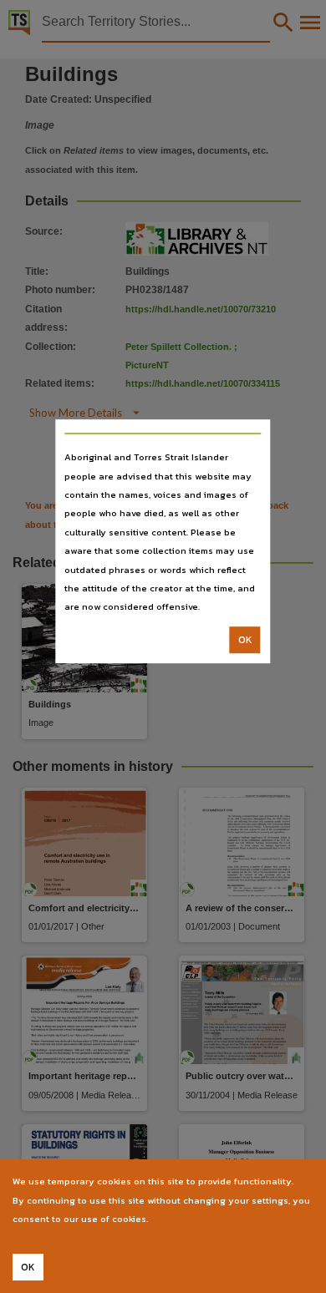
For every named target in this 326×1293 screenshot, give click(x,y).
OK (245, 639)
